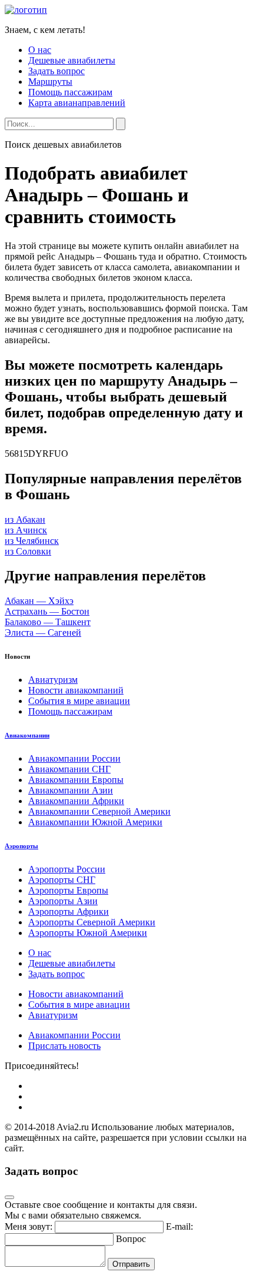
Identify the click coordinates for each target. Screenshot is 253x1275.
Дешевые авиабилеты (71, 60)
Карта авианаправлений (76, 103)
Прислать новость (64, 1046)
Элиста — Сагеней (43, 632)
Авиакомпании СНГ (69, 769)
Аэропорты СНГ (61, 880)
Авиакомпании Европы (76, 780)
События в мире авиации (79, 701)
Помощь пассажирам (70, 92)
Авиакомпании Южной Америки (95, 822)
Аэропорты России (66, 869)
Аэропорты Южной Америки (87, 933)
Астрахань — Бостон (47, 611)
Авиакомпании (27, 735)
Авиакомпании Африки (76, 801)
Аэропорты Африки (68, 912)
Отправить (131, 1264)
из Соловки (28, 551)
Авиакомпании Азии (70, 790)
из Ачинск (26, 530)
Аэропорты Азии (63, 901)
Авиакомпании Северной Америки (99, 811)
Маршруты (50, 82)
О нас (39, 50)
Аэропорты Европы (68, 890)
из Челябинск (32, 541)
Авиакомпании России (74, 758)
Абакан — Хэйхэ (39, 601)
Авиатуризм (53, 680)
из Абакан (25, 519)
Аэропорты (21, 845)
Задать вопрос (56, 71)
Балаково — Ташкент (48, 622)
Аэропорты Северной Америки (91, 922)
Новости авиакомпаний (76, 690)
